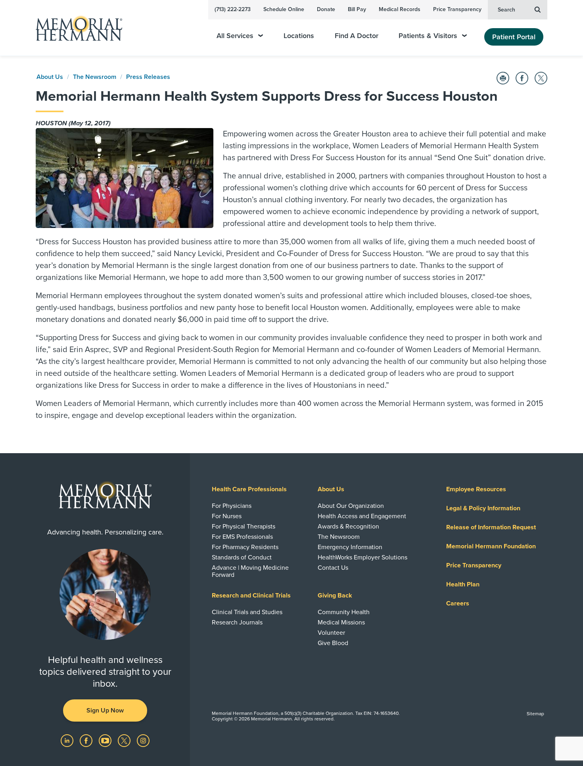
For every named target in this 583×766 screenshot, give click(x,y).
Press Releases (148, 77)
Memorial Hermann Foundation (491, 546)
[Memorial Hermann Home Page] (75, 28)
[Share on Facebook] (522, 78)
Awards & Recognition (348, 526)
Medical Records (399, 9)
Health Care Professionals (249, 489)
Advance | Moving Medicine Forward (250, 571)
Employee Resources (476, 489)
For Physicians (231, 505)
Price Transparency (457, 9)
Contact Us (333, 567)
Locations (299, 36)
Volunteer (331, 632)
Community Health (344, 612)
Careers (457, 603)
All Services (235, 36)
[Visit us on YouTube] (106, 740)
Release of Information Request (491, 527)
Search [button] (506, 9)
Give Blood (333, 643)
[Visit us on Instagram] (143, 740)
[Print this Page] (503, 78)
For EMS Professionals (242, 536)
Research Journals (237, 622)
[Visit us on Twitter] (125, 740)
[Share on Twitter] (541, 78)
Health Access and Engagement (362, 516)
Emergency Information (350, 547)
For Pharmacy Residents (245, 547)
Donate (326, 9)
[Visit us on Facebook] (87, 740)
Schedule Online (283, 9)
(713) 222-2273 (233, 9)
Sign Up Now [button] (105, 710)
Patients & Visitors (428, 36)
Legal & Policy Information (483, 508)
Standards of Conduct (242, 557)
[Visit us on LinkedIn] (68, 740)
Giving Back (335, 595)
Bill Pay (357, 9)
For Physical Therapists (243, 526)
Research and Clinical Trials (251, 595)
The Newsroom (94, 77)
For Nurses (227, 516)
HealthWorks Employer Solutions (362, 557)
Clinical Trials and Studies (247, 612)
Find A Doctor (356, 36)
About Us (49, 77)
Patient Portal (513, 37)
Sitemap (535, 713)
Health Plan (462, 584)
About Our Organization (351, 505)
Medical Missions (341, 622)
